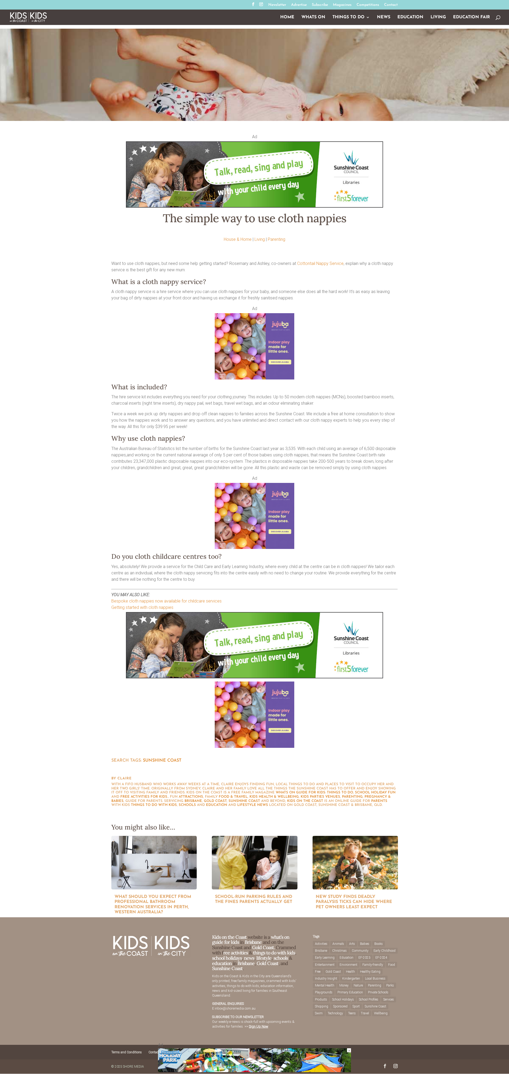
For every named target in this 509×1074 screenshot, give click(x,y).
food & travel (233, 796)
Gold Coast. (263, 947)
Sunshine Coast (162, 760)
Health (350, 971)
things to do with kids (154, 805)
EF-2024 (381, 957)
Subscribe (320, 5)
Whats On (313, 17)
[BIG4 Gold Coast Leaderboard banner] (254, 1070)
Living (438, 17)
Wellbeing (381, 1013)
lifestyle (246, 805)
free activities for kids (143, 796)
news (262, 805)
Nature (358, 985)
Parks (390, 985)
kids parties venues (320, 796)
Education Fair (471, 17)
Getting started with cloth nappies (142, 607)
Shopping (321, 1006)
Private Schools (378, 992)
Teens (352, 1013)
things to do (340, 792)
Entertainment (325, 965)
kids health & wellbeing (274, 796)
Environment (348, 965)
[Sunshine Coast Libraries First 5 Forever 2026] (254, 206)
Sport (356, 1006)
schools (187, 805)
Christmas (339, 951)
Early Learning (325, 957)
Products (321, 999)
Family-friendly (372, 965)
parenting (352, 796)
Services (388, 999)
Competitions (368, 5)
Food (391, 965)
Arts (352, 944)
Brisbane (193, 801)
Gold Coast (215, 801)
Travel (365, 1013)
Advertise (299, 5)
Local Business (375, 978)
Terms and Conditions (126, 1052)
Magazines (342, 5)
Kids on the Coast (305, 801)
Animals (338, 944)
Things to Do (348, 17)
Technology (335, 1013)
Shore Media (133, 1066)
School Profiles (368, 999)
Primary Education (350, 992)
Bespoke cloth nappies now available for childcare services (166, 601)
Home (287, 17)
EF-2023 (364, 957)
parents (379, 801)
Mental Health (324, 985)
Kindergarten (351, 978)
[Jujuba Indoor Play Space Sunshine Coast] (254, 378)
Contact (391, 5)
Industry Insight (326, 978)
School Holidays (343, 999)
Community (360, 951)
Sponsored (340, 1006)
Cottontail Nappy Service (320, 263)
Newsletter (277, 5)
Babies (364, 944)
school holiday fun (375, 792)
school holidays (227, 958)
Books (378, 944)
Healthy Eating (370, 971)
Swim (319, 1013)
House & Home (238, 239)
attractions (191, 796)
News (383, 17)
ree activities (235, 953)
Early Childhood (385, 951)
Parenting (276, 239)
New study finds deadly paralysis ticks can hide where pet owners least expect (354, 902)
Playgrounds (323, 992)
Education (410, 17)
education (216, 805)
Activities (321, 944)
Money (344, 985)
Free (318, 971)
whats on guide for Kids (300, 792)
